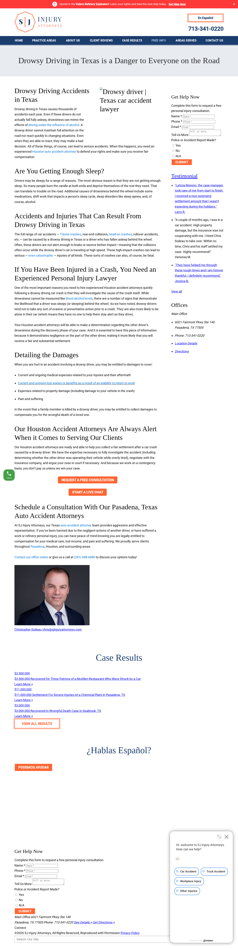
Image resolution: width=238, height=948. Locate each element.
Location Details (186, 343)
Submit (181, 162)
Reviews (101, 40)
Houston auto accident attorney (54, 151)
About (73, 40)
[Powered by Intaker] (208, 941)
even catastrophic (40, 255)
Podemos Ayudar (33, 767)
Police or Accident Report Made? (193, 140)
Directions (182, 351)
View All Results (37, 724)
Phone (176, 121)
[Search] (23, 946)
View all (176, 291)
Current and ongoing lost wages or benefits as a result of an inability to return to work (76, 383)
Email (176, 127)
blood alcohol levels (79, 298)
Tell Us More (180, 135)
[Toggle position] (219, 837)
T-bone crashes (70, 234)
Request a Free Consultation (88, 480)
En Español (205, 18)
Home (19, 40)
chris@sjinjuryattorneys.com (62, 629)
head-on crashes (120, 234)
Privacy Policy (130, 933)
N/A (178, 156)
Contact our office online (31, 557)
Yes (178, 145)
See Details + (83, 922)
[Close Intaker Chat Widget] (226, 837)
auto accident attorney (75, 525)
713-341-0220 (206, 28)
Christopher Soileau (28, 629)
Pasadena (37, 546)
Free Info (159, 40)
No (177, 150)
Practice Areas (44, 40)
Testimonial (184, 176)
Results (132, 40)
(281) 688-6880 (84, 557)
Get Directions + (104, 922)
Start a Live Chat (87, 492)
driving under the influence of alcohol (53, 125)
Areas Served (186, 40)
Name (176, 116)
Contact (214, 40)
